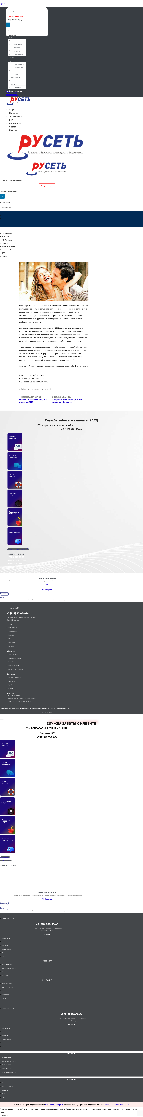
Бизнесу (11, 57)
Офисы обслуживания (15, 76)
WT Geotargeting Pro (54, 1104)
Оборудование (18, 54)
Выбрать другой (47, 186)
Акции (12, 109)
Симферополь (6, 207)
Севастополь (12, 31)
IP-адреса (17, 51)
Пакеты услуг (15, 123)
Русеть (3, 3)
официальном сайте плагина (117, 1104)
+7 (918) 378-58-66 (15, 557)
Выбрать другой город (16, 16)
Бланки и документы (15, 82)
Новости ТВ (47, 389)
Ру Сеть (23, 389)
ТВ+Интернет (18, 41)
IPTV (11, 120)
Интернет (17, 47)
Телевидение (18, 44)
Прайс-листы (18, 87)
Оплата (12, 127)
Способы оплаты (19, 71)
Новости (13, 130)
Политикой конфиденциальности (60, 708)
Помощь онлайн (19, 67)
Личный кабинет (19, 64)
